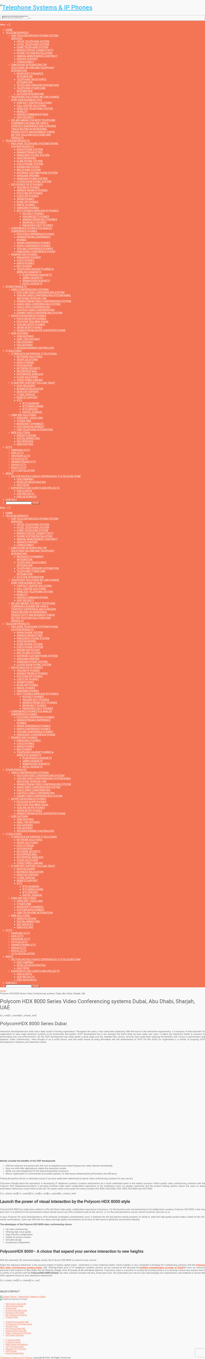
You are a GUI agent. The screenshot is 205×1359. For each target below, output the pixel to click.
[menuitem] (9, 29)
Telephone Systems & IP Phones (16, 1357)
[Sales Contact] (22, 1296)
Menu (2, 22)
